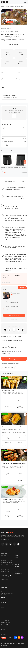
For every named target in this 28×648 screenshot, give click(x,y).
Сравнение (17, 559)
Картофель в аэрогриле (8, 367)
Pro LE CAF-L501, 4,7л (5, 569)
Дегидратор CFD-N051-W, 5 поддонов (7, 594)
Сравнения (3, 627)
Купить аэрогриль (14, 359)
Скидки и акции (18, 575)
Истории (3, 629)
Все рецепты (4, 602)
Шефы (2, 607)
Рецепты (8, 6)
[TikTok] (10, 544)
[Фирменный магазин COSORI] (7, 637)
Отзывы (16, 555)
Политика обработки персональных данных (13, 643)
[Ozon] (15, 637)
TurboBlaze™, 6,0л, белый (6, 567)
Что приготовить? (5, 620)
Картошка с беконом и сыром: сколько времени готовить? (12, 341)
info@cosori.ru (6, 540)
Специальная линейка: (5, 586)
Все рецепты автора (14, 315)
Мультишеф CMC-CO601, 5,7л (6, 590)
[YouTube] (6, 544)
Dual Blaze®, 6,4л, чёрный (6, 560)
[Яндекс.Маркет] (19, 637)
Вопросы (16, 557)
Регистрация (17, 566)
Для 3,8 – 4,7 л (4, 581)
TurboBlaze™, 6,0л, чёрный (7, 564)
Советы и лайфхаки (5, 622)
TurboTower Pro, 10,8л (5, 558)
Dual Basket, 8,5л (5, 571)
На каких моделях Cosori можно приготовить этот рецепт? (10, 346)
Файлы (16, 562)
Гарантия (17, 564)
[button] (2, 172)
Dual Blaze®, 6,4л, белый (6, 562)
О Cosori (16, 553)
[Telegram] (2, 544)
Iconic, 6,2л (3, 555)
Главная (2, 6)
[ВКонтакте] (14, 544)
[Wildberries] (22, 637)
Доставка (17, 571)
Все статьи (3, 617)
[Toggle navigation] (25, 2)
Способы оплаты (18, 573)
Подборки (3, 604)
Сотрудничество (18, 568)
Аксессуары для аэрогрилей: (6, 576)
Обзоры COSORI (4, 624)
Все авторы (14, 319)
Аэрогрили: (5, 553)
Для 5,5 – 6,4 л (4, 579)
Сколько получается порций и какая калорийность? (11, 352)
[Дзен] (18, 544)
